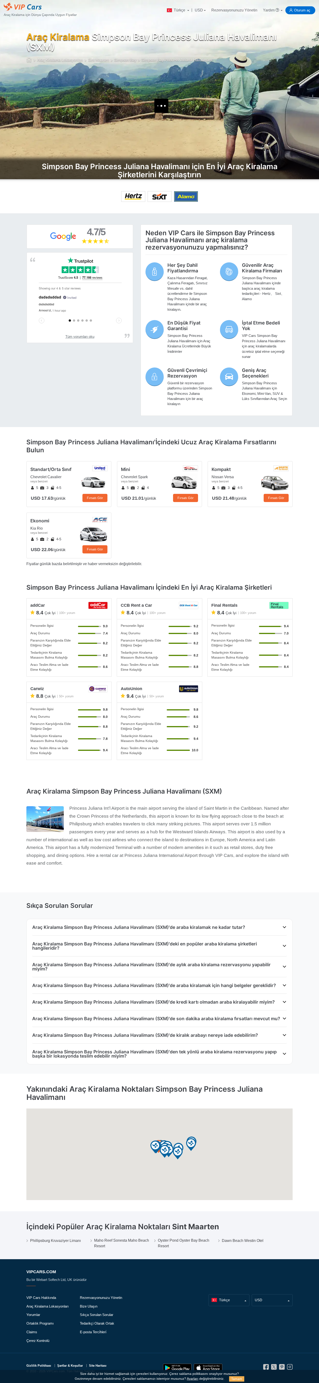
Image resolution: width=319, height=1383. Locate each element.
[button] (165, 1151)
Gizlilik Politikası (38, 1365)
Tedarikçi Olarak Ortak (97, 1323)
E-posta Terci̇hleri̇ (93, 1332)
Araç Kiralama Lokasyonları (47, 1306)
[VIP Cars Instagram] (290, 1368)
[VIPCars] (29, 60)
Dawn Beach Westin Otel (242, 1241)
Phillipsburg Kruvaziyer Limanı (55, 1241)
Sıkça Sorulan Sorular (96, 1315)
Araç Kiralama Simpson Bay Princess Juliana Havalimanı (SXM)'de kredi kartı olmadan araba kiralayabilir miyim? (153, 1002)
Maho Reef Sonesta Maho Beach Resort (121, 1243)
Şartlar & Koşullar (70, 1365)
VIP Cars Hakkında (41, 1298)
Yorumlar (33, 1315)
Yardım (269, 10)
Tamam (236, 1379)
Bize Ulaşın (88, 1306)
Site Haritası (97, 1365)
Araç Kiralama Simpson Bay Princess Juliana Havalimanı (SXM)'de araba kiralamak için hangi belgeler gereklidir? (154, 985)
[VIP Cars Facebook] (266, 1368)
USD (199, 10)
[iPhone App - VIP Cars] (208, 1368)
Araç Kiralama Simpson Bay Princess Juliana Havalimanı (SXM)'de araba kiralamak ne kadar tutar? (138, 927)
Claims (31, 1332)
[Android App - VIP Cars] (177, 1368)
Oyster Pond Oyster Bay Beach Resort (183, 1243)
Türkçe (179, 10)
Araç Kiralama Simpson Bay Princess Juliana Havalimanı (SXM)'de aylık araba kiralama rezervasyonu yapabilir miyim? (151, 967)
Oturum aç (302, 10)
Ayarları (192, 1378)
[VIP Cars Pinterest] (282, 1368)
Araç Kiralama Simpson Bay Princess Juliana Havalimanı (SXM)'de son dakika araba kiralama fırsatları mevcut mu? (156, 1018)
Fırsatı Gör (95, 498)
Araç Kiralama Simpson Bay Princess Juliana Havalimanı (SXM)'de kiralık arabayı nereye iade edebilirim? (145, 1035)
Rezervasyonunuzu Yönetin (234, 10)
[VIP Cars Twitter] (274, 1368)
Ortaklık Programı (40, 1323)
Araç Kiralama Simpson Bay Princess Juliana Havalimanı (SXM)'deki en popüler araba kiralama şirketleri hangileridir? (144, 946)
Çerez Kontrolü (37, 1341)
